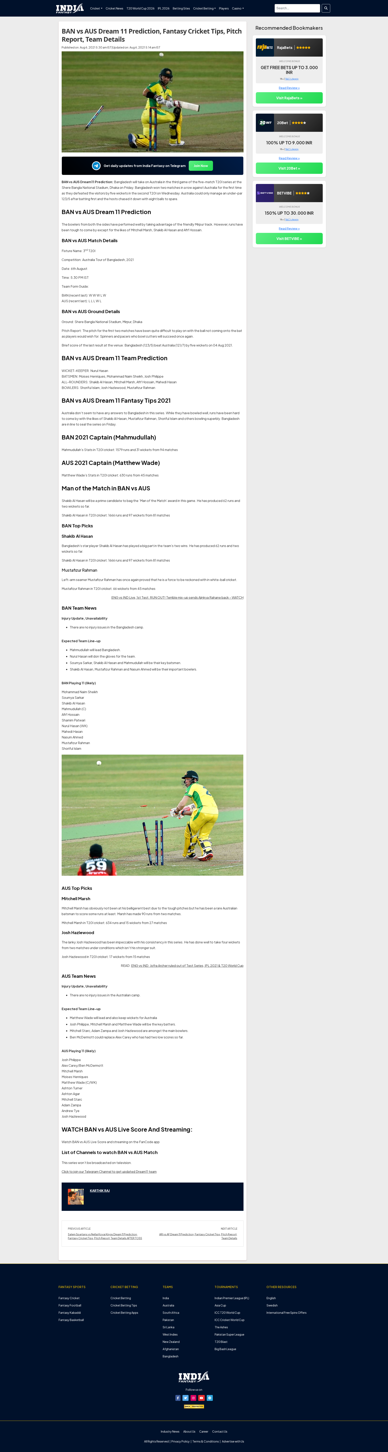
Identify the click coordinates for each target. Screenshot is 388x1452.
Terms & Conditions (205, 1441)
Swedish (272, 1305)
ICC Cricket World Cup (230, 1320)
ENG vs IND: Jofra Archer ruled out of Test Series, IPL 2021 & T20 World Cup (187, 965)
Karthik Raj (100, 1190)
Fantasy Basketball (71, 1320)
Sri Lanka (168, 1327)
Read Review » (289, 88)
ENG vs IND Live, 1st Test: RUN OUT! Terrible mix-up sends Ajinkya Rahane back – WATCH (177, 597)
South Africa (171, 1312)
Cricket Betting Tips (124, 1305)
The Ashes (221, 1327)
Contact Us (219, 1431)
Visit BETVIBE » (289, 238)
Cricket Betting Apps (124, 1312)
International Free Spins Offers (287, 1312)
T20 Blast (221, 1341)
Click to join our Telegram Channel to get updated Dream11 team (109, 1171)
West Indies (170, 1334)
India (166, 1298)
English (271, 1298)
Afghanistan (171, 1349)
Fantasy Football (70, 1305)
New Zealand (171, 1341)
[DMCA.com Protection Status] (194, 1406)
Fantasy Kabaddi (70, 1312)
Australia (168, 1305)
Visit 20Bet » (289, 168)
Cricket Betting (121, 1298)
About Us (189, 1431)
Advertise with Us (232, 1441)
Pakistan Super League (229, 1334)
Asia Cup (220, 1305)
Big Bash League (225, 1349)
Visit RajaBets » (289, 98)
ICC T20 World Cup (227, 1312)
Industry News (170, 1431)
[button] (177, 1398)
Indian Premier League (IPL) (232, 1298)
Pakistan (168, 1320)
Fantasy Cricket (69, 1298)
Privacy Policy (180, 1441)
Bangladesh (170, 1356)
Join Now (201, 166)
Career (203, 1431)
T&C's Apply (291, 78)
